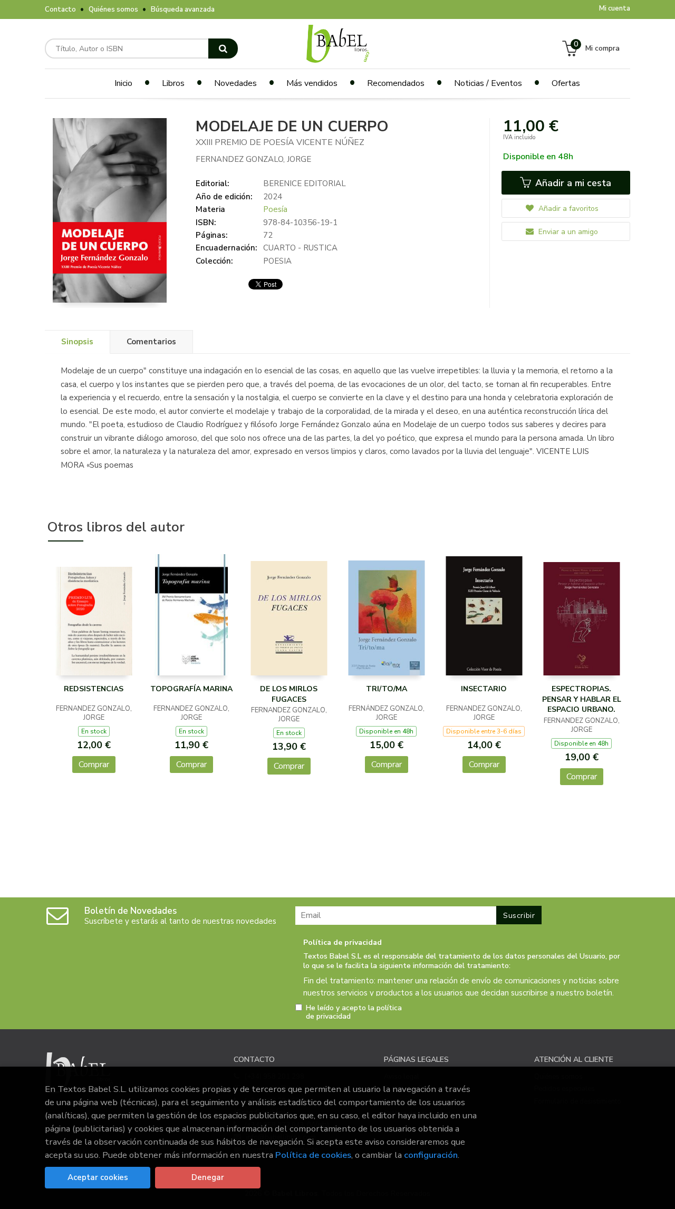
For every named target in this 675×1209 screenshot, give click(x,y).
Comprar (94, 764)
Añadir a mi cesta (572, 183)
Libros (173, 83)
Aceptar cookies (98, 1177)
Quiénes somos (113, 9)
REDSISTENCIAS (93, 689)
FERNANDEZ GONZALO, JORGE (253, 159)
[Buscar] (223, 48)
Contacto (60, 9)
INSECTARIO (484, 689)
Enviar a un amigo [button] (567, 232)
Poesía (275, 209)
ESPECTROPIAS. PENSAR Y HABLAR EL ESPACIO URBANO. (581, 699)
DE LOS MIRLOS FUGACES (288, 694)
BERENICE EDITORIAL (304, 183)
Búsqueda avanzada (183, 9)
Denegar (207, 1177)
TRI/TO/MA (386, 689)
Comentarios (151, 341)
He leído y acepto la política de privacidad (354, 1012)
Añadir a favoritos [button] (567, 209)
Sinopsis (77, 341)
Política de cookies (313, 1155)
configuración (431, 1155)
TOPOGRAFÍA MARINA (191, 689)
